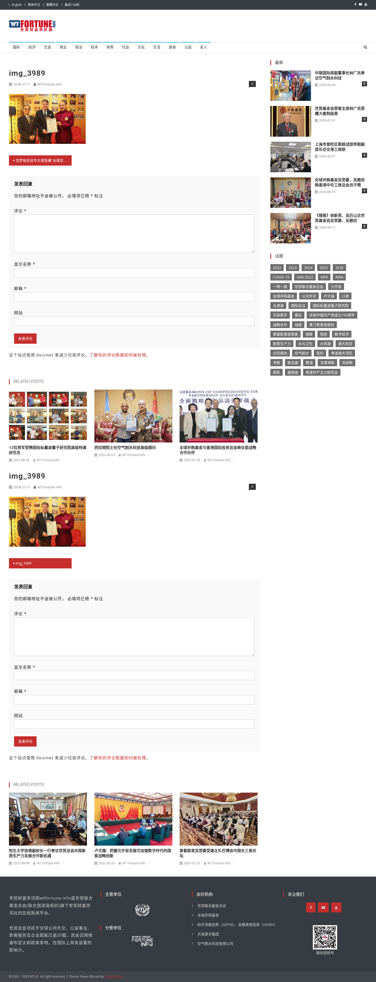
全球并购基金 (283, 296)
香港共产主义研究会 (322, 372)
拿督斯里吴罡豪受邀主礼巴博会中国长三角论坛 (218, 853)
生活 (156, 47)
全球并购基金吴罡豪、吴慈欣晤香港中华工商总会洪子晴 (340, 182)
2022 (277, 267)
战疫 (298, 324)
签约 (320, 353)
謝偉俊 (292, 372)
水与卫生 (305, 343)
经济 (32, 47)
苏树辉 (347, 362)
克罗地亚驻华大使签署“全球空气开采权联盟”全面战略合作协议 (44, 160)
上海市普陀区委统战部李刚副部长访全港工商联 (340, 147)
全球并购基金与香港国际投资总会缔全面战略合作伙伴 (218, 450)
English (17, 5)
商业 (63, 47)
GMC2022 (305, 277)
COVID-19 (281, 277)
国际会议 (298, 305)
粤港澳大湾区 (341, 353)
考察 (276, 362)
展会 (298, 314)
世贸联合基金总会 (309, 286)
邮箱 (20, 288)
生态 (47, 47)
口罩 (345, 296)
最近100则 (72, 5)
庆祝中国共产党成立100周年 (332, 314)
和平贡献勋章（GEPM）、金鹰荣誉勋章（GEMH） (236, 924)
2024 (308, 267)
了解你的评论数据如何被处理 (118, 355)
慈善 (172, 47)
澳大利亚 (345, 343)
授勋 (323, 334)
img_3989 (23, 563)
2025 (324, 267)
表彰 (276, 372)
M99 (324, 277)
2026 (339, 267)
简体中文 (34, 5)
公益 (188, 47)
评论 (20, 211)
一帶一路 (280, 286)
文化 (141, 47)
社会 (125, 47)
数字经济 (342, 334)
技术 (94, 47)
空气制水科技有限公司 (215, 943)
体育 (110, 47)
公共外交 (309, 296)
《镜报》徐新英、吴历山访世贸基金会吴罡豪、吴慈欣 (340, 218)
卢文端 (329, 296)
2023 (293, 267)
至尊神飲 (327, 362)
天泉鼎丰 (280, 314)
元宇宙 (336, 286)
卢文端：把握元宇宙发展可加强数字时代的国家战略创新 (132, 853)
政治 (78, 47)
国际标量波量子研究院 (331, 305)
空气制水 (302, 353)
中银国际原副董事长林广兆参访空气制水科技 (340, 75)
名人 (203, 47)
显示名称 (24, 264)
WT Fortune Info (49, 84)
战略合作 (280, 324)
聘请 (309, 362)
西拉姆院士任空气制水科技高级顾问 (125, 447)
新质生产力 (282, 343)
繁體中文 (52, 5)
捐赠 (309, 334)
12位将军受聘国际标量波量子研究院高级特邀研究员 (47, 450)
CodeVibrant (114, 976)
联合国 (292, 362)
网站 (18, 313)
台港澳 (278, 305)
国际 (16, 47)
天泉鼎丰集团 (208, 934)
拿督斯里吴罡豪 (285, 334)
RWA (339, 277)
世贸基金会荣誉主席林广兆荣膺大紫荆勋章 (340, 111)
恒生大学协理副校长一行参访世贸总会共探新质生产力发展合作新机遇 (47, 853)
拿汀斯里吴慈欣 (321, 324)
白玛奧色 (280, 353)
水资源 (325, 343)
